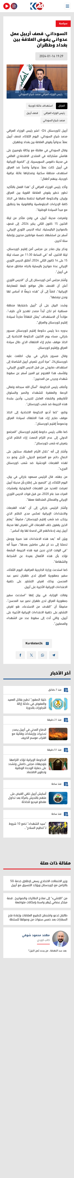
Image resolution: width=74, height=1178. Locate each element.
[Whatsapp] (42, 655)
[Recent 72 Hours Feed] (14, 6)
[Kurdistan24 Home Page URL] (37, 6)
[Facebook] (20, 655)
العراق (61, 105)
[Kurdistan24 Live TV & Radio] (6, 6)
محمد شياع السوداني (54, 120)
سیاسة (63, 23)
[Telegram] (53, 655)
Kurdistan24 (34, 643)
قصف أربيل (32, 113)
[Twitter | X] (31, 655)
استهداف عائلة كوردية (40, 105)
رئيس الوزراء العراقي (54, 113)
